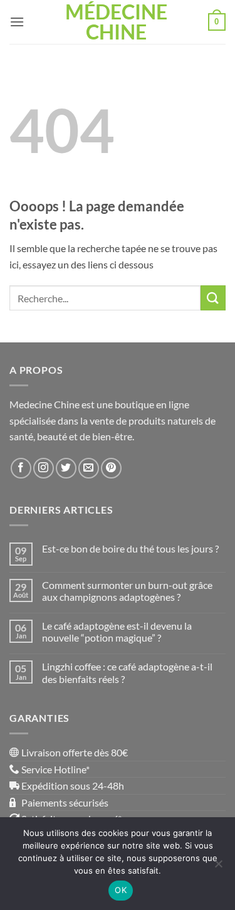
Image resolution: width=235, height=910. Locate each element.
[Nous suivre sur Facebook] (21, 468)
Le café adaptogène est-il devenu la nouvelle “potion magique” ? (117, 631)
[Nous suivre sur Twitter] (66, 468)
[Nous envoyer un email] (88, 468)
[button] (16, 21)
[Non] (218, 867)
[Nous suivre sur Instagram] (43, 468)
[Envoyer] (213, 297)
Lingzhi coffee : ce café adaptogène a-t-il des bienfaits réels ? (127, 672)
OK (121, 890)
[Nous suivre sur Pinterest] (111, 468)
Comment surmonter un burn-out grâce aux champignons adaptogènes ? (127, 591)
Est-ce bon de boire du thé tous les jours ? (130, 548)
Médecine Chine (116, 22)
